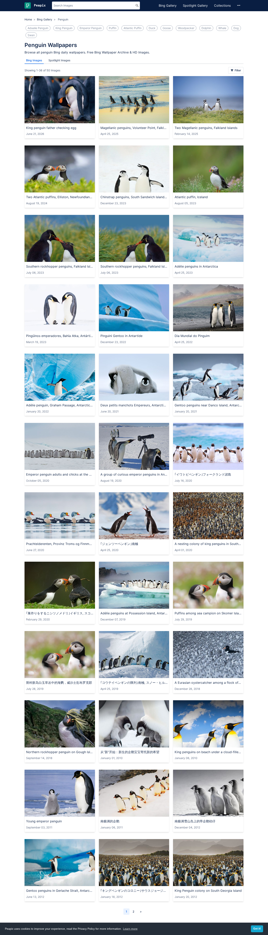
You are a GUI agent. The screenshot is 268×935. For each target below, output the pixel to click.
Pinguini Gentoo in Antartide (121, 336)
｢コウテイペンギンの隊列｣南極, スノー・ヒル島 (134, 683)
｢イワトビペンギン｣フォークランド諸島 (203, 474)
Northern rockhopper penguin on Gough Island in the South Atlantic (59, 752)
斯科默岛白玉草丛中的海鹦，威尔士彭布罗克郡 (59, 683)
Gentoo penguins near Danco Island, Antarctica (208, 405)
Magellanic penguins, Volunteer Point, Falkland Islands (134, 128)
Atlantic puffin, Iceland (191, 197)
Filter (237, 70)
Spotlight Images (59, 60)
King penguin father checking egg (51, 128)
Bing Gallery (168, 5)
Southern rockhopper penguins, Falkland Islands (59, 266)
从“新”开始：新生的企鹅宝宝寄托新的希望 (129, 752)
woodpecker (186, 28)
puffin (112, 28)
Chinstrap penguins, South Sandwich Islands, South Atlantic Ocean (134, 197)
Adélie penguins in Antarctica (196, 266)
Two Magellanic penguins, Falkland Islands (206, 128)
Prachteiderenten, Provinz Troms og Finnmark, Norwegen (59, 544)
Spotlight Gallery (195, 5)
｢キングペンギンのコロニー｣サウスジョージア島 (134, 891)
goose (167, 28)
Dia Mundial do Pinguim (192, 336)
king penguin (64, 28)
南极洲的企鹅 (109, 821)
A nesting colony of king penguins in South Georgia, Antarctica (208, 544)
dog (236, 28)
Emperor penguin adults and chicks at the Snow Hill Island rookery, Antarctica (59, 474)
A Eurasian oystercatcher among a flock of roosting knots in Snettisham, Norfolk (208, 683)
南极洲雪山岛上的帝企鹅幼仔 (195, 821)
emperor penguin (91, 28)
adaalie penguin (38, 28)
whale (222, 28)
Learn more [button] (130, 928)
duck (152, 28)
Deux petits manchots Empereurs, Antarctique (134, 405)
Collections (222, 5)
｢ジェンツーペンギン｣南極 (119, 544)
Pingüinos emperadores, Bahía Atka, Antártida (59, 336)
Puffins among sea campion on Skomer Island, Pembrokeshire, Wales (208, 613)
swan (31, 35)
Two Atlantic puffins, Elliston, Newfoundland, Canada (59, 197)
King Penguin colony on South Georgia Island (208, 891)
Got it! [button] (257, 928)
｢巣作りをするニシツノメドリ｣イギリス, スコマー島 (59, 613)
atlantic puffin (132, 28)
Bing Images (34, 60)
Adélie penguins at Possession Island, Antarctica (134, 613)
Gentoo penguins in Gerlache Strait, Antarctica (59, 891)
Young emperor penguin (44, 821)
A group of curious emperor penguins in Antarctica (134, 474)
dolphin (206, 28)
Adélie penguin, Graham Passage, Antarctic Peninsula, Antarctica (59, 405)
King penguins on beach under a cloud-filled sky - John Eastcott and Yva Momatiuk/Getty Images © (208, 752)
